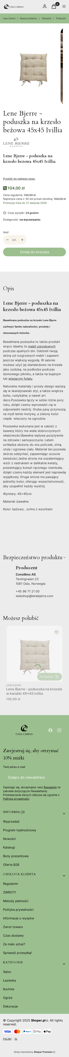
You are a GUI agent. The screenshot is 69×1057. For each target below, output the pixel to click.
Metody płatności (15, 901)
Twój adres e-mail (14, 766)
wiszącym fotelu (20, 378)
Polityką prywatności (16, 798)
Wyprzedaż (11, 821)
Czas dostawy (13, 935)
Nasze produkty (28, 18)
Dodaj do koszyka (34, 252)
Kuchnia (8, 989)
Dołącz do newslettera (26, 777)
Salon (7, 972)
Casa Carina (8, 18)
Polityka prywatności (18, 909)
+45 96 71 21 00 (27, 591)
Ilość (6, 232)
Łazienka (9, 980)
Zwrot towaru (13, 927)
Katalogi (9, 847)
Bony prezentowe (16, 856)
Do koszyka (46, 676)
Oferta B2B (11, 865)
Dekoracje (10, 1006)
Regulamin (50, 787)
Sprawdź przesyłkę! (17, 953)
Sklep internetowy (33, 1051)
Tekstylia (46, 18)
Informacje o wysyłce (18, 918)
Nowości (9, 839)
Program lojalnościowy (19, 830)
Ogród (7, 998)
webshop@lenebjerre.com (34, 596)
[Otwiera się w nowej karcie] (50, 730)
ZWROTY (9, 892)
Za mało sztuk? (14, 944)
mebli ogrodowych (41, 346)
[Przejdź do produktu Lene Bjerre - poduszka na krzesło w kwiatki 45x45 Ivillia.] (34, 654)
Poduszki (61, 18)
